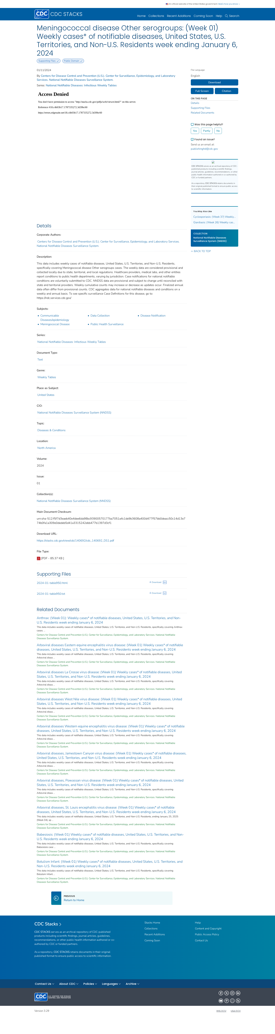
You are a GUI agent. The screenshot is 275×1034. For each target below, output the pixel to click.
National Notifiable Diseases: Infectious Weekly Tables (81, 85)
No (218, 131)
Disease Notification (153, 315)
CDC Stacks (46, 924)
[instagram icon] (232, 993)
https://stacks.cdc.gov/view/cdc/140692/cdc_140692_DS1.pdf (75, 540)
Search (234, 16)
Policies (88, 984)
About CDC (67, 984)
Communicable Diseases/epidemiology (54, 318)
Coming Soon (203, 16)
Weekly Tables (46, 377)
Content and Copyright (208, 928)
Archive (131, 984)
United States (45, 395)
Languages (110, 984)
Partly (206, 131)
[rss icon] (238, 1000)
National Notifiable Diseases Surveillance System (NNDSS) (74, 412)
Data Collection (100, 315)
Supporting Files (200, 108)
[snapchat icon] (232, 1000)
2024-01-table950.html (52, 583)
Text (40, 359)
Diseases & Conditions (51, 430)
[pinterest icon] (226, 1000)
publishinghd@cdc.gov (204, 149)
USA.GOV (236, 1011)
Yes (195, 131)
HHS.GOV (221, 1011)
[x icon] (226, 993)
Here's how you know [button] (228, 4)
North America (46, 448)
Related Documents (202, 112)
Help (219, 16)
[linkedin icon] (238, 993)
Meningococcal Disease (55, 324)
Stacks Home (152, 922)
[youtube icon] (220, 1000)
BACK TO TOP (202, 251)
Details (195, 103)
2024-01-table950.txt (51, 594)
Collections (156, 16)
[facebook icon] (220, 993)
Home (141, 16)
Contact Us (201, 940)
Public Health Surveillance (107, 324)
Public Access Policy (207, 934)
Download (156, 582)
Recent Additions (179, 16)
